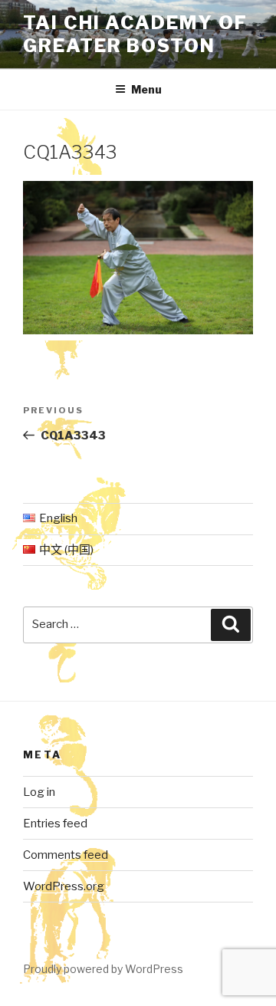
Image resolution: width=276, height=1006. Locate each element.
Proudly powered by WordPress (103, 968)
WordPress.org (63, 886)
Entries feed (55, 823)
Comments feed (65, 855)
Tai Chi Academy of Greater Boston (135, 34)
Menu (146, 89)
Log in (39, 792)
